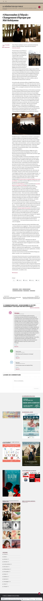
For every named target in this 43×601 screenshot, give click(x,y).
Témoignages (6, 581)
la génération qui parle (13, 6)
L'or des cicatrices (7, 564)
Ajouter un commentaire (34, 307)
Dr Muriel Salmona (20, 183)
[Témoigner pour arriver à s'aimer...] (16, 507)
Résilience (5, 576)
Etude (5, 556)
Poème (5, 574)
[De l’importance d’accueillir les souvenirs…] (16, 525)
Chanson (5, 554)
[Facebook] (3, 1)
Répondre (16, 346)
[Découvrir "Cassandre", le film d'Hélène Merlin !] (7, 534)
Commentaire (36, 388)
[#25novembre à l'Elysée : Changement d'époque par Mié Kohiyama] (7, 516)
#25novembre (15, 289)
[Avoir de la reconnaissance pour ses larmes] (16, 534)
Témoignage (32, 290)
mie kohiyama (26, 290)
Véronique (16, 313)
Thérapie (5, 586)
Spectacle (5, 579)
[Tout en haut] (39, 593)
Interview (5, 561)
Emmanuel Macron (26, 289)
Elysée (20, 289)
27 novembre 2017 (6, 45)
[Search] (6, 1)
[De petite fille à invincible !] (16, 516)
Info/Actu (5, 559)
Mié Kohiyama (15, 272)
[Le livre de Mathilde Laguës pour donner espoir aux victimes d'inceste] (7, 525)
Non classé (6, 566)
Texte (5, 583)
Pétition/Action (6, 569)
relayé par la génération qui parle (24, 208)
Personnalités (6, 571)
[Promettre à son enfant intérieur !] (16, 544)
